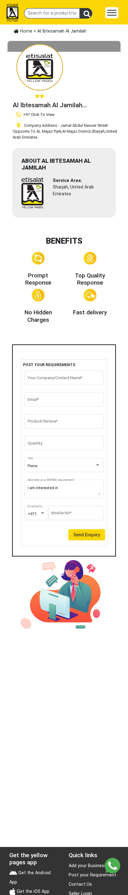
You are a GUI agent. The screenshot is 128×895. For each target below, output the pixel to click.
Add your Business (88, 865)
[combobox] (64, 466)
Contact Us (80, 884)
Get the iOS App (32, 891)
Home (25, 31)
